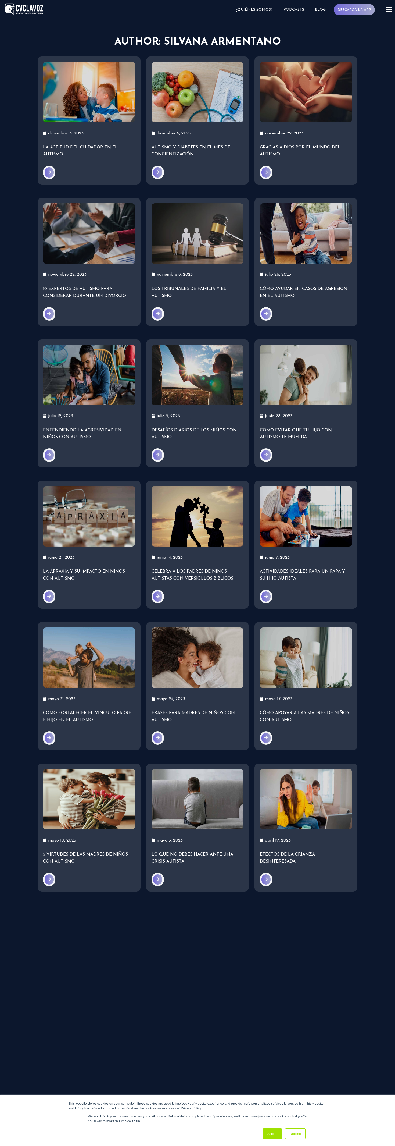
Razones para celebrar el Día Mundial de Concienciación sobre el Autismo (305, 998)
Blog (320, 10)
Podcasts (293, 10)
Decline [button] (295, 1133)
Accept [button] (272, 1133)
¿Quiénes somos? (254, 10)
